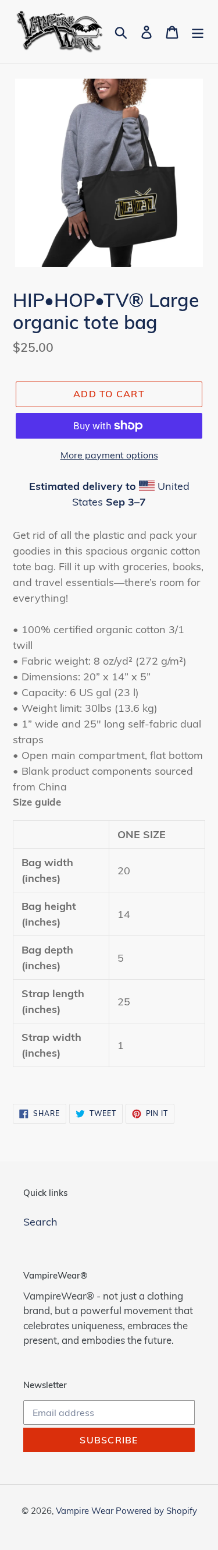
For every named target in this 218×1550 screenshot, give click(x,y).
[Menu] (197, 31)
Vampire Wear (86, 1510)
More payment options (109, 455)
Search (40, 1221)
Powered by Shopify (156, 1510)
